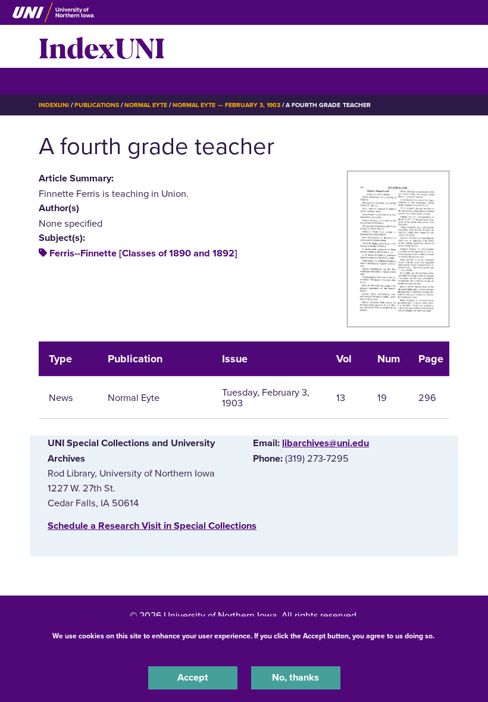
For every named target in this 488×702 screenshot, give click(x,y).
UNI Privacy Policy (244, 651)
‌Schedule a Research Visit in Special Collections (152, 526)
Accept (192, 678)
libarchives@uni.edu (325, 443)
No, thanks (295, 678)
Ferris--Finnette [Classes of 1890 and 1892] (143, 253)
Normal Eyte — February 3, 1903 (226, 105)
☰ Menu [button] (60, 80)
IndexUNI (102, 46)
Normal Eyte (145, 105)
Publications (96, 105)
